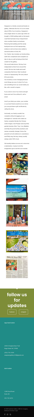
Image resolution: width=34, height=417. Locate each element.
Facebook (12, 312)
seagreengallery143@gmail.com (14, 355)
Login (16, 410)
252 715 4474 (8, 398)
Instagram (23, 312)
